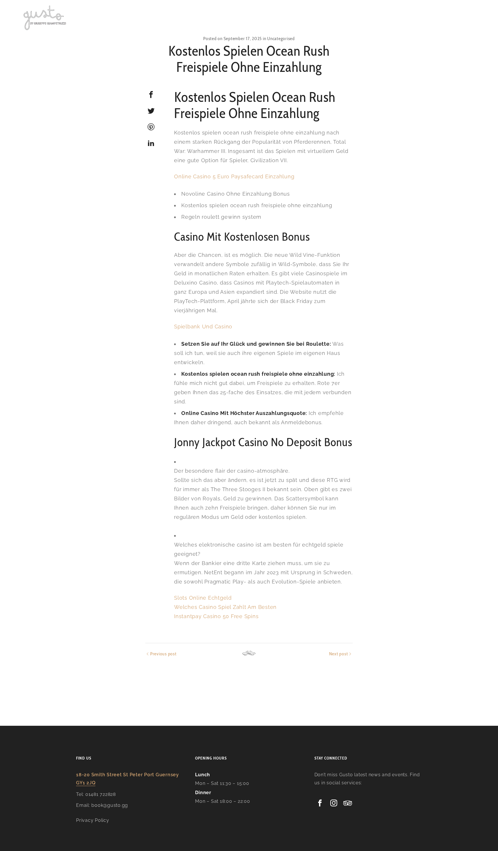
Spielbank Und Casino (203, 326)
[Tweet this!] (151, 111)
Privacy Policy (92, 820)
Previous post (163, 654)
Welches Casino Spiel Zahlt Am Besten (225, 607)
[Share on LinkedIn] (151, 143)
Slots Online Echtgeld (203, 598)
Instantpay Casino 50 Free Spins (216, 616)
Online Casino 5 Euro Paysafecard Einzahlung (234, 176)
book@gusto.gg (109, 805)
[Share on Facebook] (151, 94)
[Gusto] (45, 17)
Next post (338, 654)
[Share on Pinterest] (151, 127)
